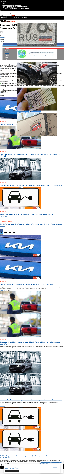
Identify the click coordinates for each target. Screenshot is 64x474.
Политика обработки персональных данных (15, 6)
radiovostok (2, 37)
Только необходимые (24, 470)
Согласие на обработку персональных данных (15, 8)
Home (3, 3)
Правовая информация (8, 7)
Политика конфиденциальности (11, 5)
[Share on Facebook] (32, 230)
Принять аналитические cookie (12, 470)
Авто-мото (17, 22)
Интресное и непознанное (20, 17)
